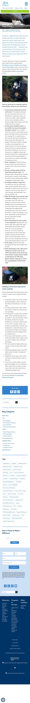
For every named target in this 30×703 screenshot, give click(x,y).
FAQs (3, 615)
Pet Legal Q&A (8, 434)
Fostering (20, 494)
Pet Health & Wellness (10, 423)
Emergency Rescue (8, 491)
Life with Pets (7, 425)
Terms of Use (15, 642)
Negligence (6, 509)
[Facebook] (5, 586)
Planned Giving (8, 436)
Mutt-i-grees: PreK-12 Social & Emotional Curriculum (14, 622)
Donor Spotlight (13, 485)
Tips (3, 418)
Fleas (4, 494)
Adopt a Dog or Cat (14, 608)
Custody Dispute (13, 478)
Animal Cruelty (17, 469)
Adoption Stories (8, 447)
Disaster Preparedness (10, 427)
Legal (17, 503)
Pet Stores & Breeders (9, 512)
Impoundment (19, 500)
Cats (11, 472)
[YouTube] (15, 586)
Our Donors (7, 445)
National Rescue (7, 506)
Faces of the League (9, 443)
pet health (13, 509)
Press (3, 607)
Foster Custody (12, 494)
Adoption (14, 463)
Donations (19, 482)
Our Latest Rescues (7, 438)
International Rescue (8, 503)
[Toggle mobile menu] (26, 3)
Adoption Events (7, 466)
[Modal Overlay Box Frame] (15, 540)
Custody (5, 478)
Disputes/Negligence (8, 482)
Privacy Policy (15, 639)
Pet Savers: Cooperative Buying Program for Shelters (14, 628)
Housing (5, 497)
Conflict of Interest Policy (15, 648)
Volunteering (6, 518)
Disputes (22, 478)
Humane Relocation (8, 500)
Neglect (20, 506)
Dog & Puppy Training (9, 432)
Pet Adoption (7, 421)
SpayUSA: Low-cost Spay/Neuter (14, 616)
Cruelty (12, 475)
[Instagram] (12, 586)
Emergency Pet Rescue (9, 488)
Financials (4, 613)
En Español (4, 621)
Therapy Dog (15, 515)
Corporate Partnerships (5, 609)
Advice (4, 429)
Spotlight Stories (6, 441)
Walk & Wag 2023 (17, 518)
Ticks (22, 515)
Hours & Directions (4, 605)
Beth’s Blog (5, 415)
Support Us (14, 610)
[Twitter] (8, 586)
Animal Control (7, 469)
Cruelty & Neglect (21, 475)
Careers (4, 612)
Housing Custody (13, 497)
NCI (15, 506)
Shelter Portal (6, 515)
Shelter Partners (23, 607)
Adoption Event (22, 463)
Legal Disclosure (15, 645)
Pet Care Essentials (4, 618)
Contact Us (4, 603)
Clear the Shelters (19, 472)
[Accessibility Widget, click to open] (3, 700)
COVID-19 (6, 475)
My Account (5, 616)
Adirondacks (6, 463)
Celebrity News (6, 450)
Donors (5, 485)
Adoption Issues (18, 466)
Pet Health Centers (13, 612)
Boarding (5, 472)
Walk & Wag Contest (8, 521)
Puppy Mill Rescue (22, 512)
